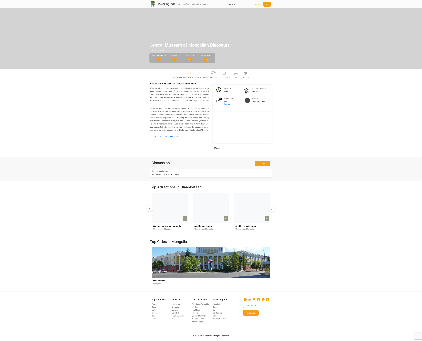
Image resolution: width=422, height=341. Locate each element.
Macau (175, 319)
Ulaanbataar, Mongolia (162, 229)
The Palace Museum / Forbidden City (200, 314)
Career (215, 316)
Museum (217, 148)
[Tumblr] (268, 299)
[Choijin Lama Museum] (252, 208)
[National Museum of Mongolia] (170, 208)
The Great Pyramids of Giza (200, 305)
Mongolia (157, 284)
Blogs (215, 307)
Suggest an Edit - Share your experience (164, 136)
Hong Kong (176, 304)
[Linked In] (258, 299)
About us (216, 304)
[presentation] (150, 208)
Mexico (155, 319)
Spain (154, 307)
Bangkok (175, 313)
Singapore (176, 307)
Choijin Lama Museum (245, 226)
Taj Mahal (196, 310)
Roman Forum (198, 319)
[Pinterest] (263, 299)
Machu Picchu (198, 322)
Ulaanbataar (159, 281)
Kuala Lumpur (178, 316)
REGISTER (258, 4)
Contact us (217, 313)
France (154, 304)
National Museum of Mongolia (167, 226)
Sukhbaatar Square (203, 226)
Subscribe (251, 313)
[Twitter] (249, 299)
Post (262, 163)
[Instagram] (254, 299)
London (175, 310)
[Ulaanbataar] (211, 262)
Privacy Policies (219, 319)
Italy (153, 316)
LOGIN (267, 4)
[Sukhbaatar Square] (211, 208)
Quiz (214, 310)
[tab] (189, 75)
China (154, 313)
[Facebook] (245, 299)
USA (153, 310)
